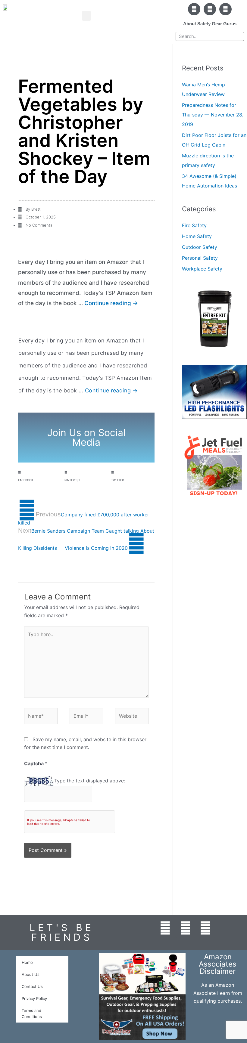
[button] (86, 16)
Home (27, 962)
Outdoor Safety (199, 247)
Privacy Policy (34, 998)
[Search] (239, 36)
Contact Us (32, 986)
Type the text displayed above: (89, 781)
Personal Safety (200, 258)
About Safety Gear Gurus (209, 23)
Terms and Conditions (32, 1013)
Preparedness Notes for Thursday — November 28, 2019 (212, 114)
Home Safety (197, 236)
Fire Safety (194, 225)
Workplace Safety (202, 269)
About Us (30, 974)
